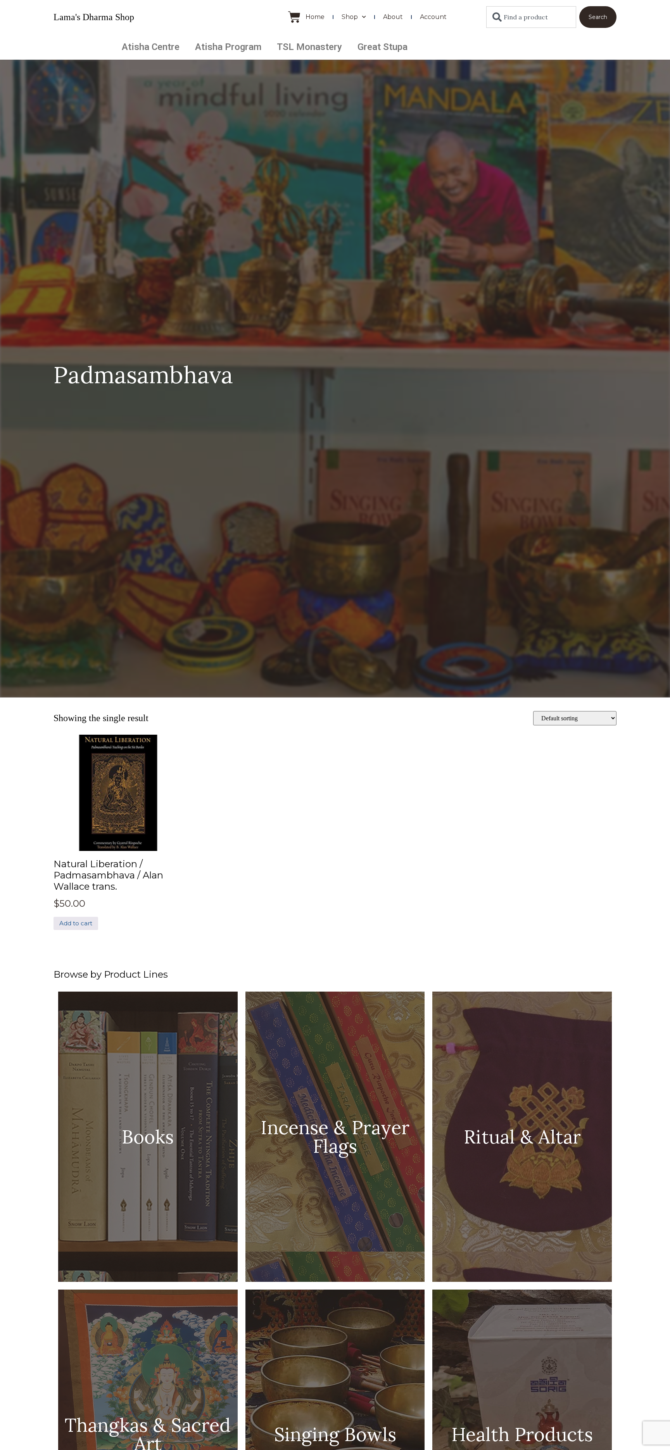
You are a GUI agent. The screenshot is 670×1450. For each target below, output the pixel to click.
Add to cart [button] (75, 923)
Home (315, 17)
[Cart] (294, 17)
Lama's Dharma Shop (94, 17)
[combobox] (531, 17)
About (393, 17)
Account (433, 17)
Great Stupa (382, 46)
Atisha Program (228, 46)
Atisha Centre (151, 46)
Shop (350, 17)
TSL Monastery (309, 46)
